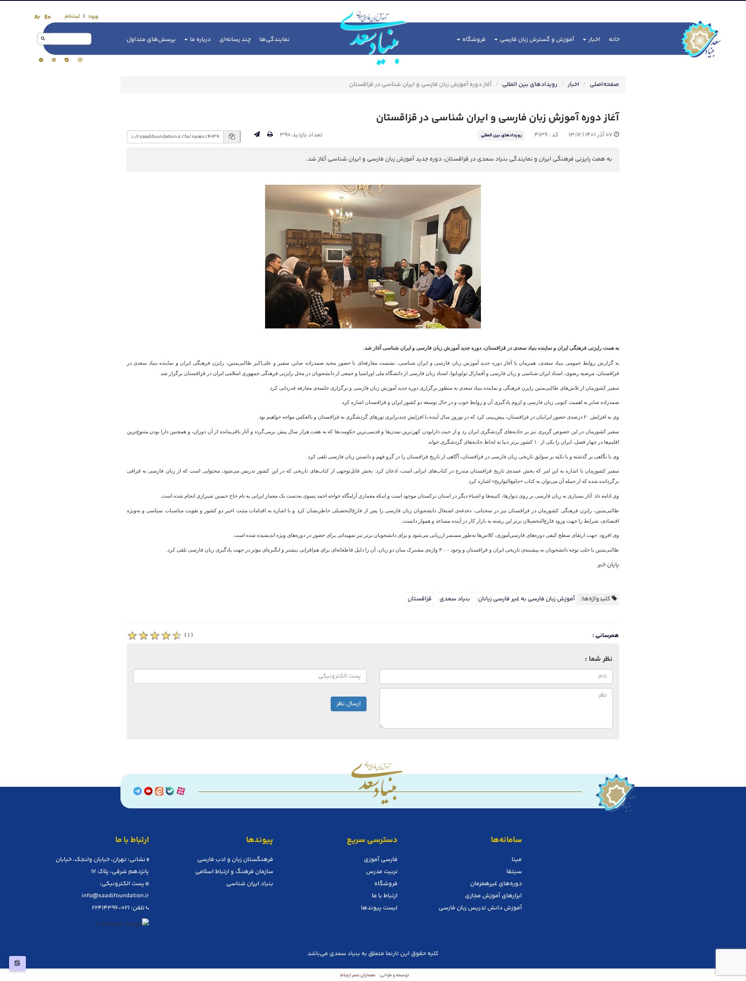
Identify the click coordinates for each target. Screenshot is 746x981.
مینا (517, 859)
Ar (37, 17)
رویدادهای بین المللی (529, 84)
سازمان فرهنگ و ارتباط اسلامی (234, 872)
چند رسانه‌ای (235, 39)
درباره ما (200, 39)
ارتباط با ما (385, 896)
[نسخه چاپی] (270, 135)
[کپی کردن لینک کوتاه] (17, 963)
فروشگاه (473, 39)
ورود (93, 17)
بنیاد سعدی (454, 599)
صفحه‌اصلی (604, 84)
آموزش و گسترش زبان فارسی (536, 39)
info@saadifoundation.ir (115, 896)
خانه (614, 39)
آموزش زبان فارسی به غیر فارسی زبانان (526, 599)
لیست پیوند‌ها (379, 908)
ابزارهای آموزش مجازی (493, 896)
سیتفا (514, 872)
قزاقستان (420, 599)
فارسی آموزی (381, 859)
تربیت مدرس (382, 872)
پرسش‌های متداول (151, 39)
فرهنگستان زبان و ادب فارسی (235, 859)
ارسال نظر (348, 704)
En (47, 17)
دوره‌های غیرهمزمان (496, 884)
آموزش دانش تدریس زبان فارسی (480, 908)
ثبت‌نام (72, 17)
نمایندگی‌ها (274, 39)
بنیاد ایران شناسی (249, 884)
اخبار (593, 39)
